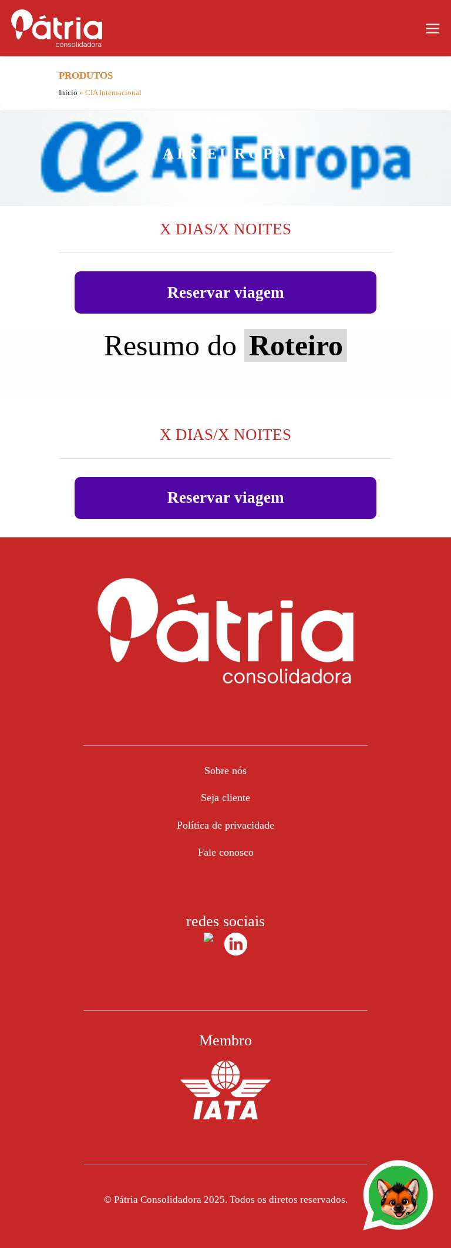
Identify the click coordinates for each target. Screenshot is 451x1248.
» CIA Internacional (110, 92)
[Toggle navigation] (432, 27)
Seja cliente (225, 797)
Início (69, 92)
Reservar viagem (225, 292)
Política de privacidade (225, 825)
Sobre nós (225, 770)
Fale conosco (226, 852)
